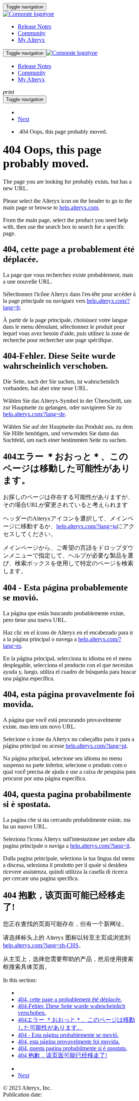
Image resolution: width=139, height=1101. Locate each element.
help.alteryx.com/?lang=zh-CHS (41, 945)
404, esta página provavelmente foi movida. (69, 1041)
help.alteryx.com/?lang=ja (86, 526)
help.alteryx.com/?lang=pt (96, 746)
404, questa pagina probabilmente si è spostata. (72, 1048)
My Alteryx (31, 40)
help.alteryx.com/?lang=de (34, 414)
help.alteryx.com (78, 207)
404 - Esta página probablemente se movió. (68, 1035)
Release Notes (34, 26)
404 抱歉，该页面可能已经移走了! (62, 1055)
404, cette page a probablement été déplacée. (70, 999)
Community (32, 33)
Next (23, 119)
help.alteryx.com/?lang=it (99, 846)
